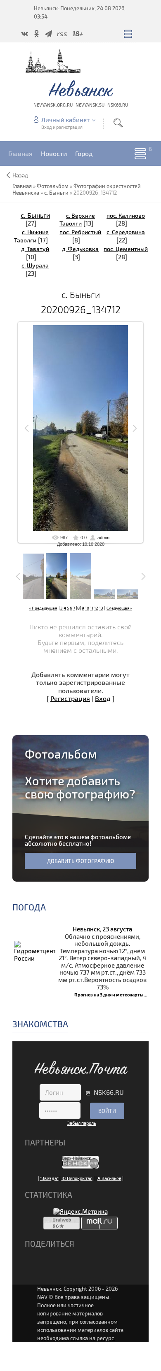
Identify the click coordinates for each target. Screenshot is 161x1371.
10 (87, 607)
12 (96, 607)
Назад (20, 175)
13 (101, 607)
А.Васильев (109, 1178)
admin (103, 537)
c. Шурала (35, 265)
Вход (103, 698)
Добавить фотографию (80, 861)
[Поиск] (118, 122)
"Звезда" (49, 1178)
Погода (29, 907)
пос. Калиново (126, 215)
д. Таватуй (35, 248)
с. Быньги (35, 215)
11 (91, 607)
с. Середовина (126, 231)
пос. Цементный (126, 248)
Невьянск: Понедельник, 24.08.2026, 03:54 (79, 12)
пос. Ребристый (80, 231)
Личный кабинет (65, 119)
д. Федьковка (80, 248)
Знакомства (40, 1024)
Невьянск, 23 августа (102, 929)
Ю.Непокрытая (77, 1178)
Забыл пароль (81, 1123)
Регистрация (70, 698)
